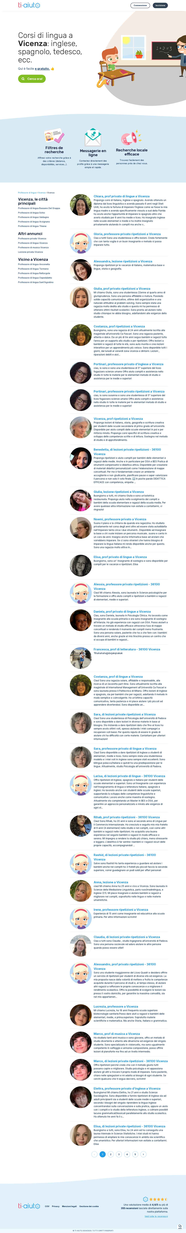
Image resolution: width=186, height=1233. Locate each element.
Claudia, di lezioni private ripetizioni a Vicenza (127, 937)
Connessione (140, 5)
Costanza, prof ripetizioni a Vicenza (119, 326)
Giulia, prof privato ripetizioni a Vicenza (122, 288)
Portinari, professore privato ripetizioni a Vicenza (129, 391)
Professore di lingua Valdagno (33, 217)
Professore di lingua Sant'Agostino (36, 282)
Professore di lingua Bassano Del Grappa (39, 208)
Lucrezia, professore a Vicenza (116, 1006)
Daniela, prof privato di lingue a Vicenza (122, 611)
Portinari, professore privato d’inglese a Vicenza (128, 364)
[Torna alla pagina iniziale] (29, 5)
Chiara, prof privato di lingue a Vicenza (122, 196)
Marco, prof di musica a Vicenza (117, 1034)
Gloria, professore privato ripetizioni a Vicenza (127, 234)
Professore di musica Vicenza (33, 247)
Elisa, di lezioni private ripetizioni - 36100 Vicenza (129, 1126)
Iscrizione (160, 5)
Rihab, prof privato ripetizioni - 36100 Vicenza (127, 817)
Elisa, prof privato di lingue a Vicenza (120, 557)
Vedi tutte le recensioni (156, 1216)
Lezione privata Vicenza (30, 252)
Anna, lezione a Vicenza (111, 882)
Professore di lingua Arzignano (34, 221)
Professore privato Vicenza (32, 238)
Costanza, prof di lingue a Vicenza (118, 676)
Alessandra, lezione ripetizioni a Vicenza (123, 261)
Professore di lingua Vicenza (33, 243)
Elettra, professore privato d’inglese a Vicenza (127, 1088)
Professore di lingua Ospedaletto (35, 277)
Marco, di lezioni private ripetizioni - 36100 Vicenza (131, 1061)
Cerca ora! (34, 79)
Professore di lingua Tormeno (33, 268)
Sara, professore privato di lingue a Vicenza (125, 748)
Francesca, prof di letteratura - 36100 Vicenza (127, 649)
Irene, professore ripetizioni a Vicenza (121, 909)
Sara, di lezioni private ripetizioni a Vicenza (125, 714)
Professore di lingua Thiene (32, 226)
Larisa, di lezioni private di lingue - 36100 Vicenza (129, 776)
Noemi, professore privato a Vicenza (120, 519)
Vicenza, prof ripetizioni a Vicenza (118, 418)
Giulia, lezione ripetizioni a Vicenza (119, 492)
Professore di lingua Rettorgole (34, 273)
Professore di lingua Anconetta (34, 264)
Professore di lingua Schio (31, 212)
